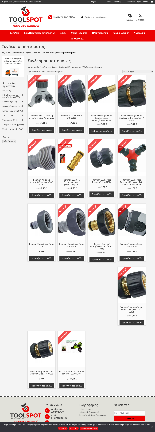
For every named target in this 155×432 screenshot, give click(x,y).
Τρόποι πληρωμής (86, 409)
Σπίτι (4, 115)
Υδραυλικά (7, 120)
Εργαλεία (6, 101)
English (138, 1)
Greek (145, 1)
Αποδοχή (62, 428)
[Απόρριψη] (152, 427)
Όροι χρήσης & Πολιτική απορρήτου (92, 415)
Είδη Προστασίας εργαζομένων (10, 96)
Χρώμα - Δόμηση (10, 124)
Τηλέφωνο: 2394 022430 (64, 17)
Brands (108, 1)
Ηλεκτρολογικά (9, 106)
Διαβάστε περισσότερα (101, 131)
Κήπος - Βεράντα (33, 52)
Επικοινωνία (130, 1)
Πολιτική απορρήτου (89, 428)
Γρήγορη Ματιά (41, 94)
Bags (4, 90)
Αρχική (93, 1)
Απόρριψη (74, 428)
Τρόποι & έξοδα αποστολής (89, 412)
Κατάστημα (118, 1)
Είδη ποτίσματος (49, 52)
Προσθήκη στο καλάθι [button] (41, 130)
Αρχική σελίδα (8, 52)
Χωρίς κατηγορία (10, 129)
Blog (100, 1)
